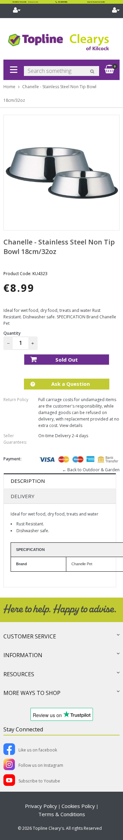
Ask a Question (70, 383)
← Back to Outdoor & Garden (91, 470)
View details (70, 425)
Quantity (11, 333)
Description (28, 480)
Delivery (23, 496)
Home (9, 87)
